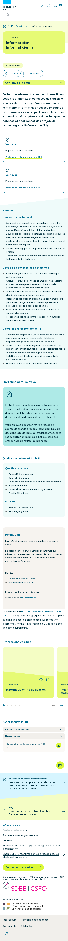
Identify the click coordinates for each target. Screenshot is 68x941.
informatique (28, 597)
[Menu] (62, 15)
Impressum (9, 919)
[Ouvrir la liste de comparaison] (48, 5)
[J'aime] (41, 680)
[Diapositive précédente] (53, 705)
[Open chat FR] (60, 765)
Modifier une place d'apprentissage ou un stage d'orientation (31, 847)
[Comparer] (48, 680)
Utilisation (27, 926)
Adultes (7, 840)
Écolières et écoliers (15, 830)
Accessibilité (10, 926)
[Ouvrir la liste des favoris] (41, 5)
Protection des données (34, 919)
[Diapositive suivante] (61, 705)
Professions (19, 26)
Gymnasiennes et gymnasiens (20, 835)
